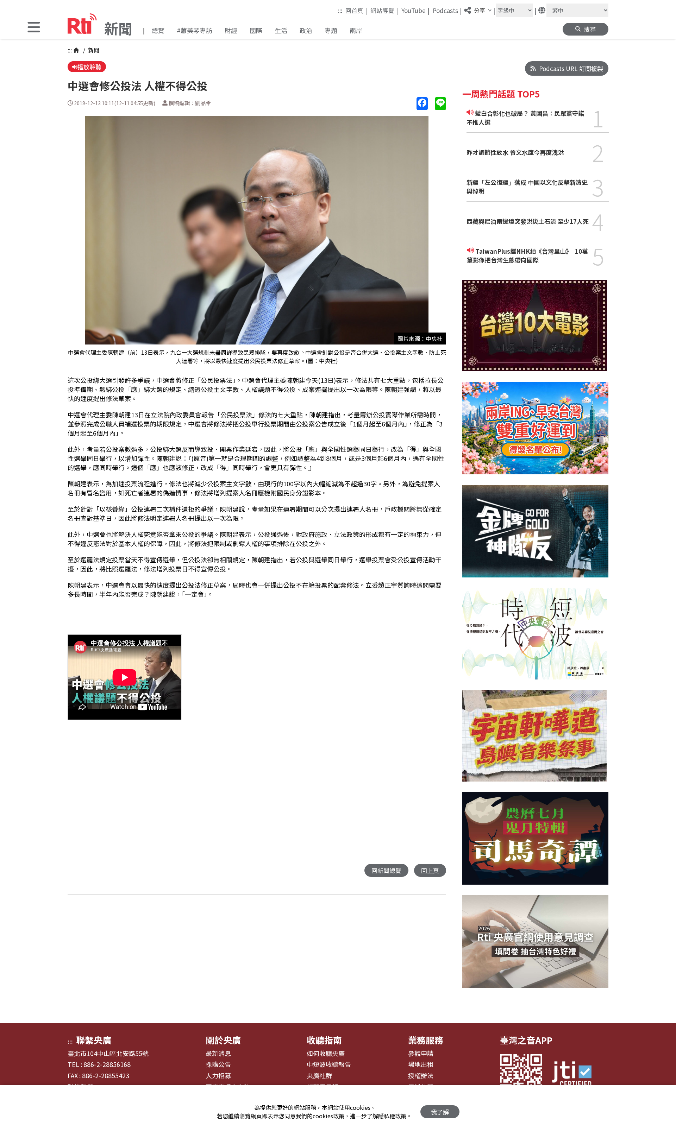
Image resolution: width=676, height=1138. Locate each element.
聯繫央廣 (93, 1039)
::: (340, 10)
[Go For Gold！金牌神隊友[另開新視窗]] (535, 536)
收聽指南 (324, 1039)
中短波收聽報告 (329, 1064)
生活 (281, 30)
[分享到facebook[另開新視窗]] (422, 103)
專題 (331, 30)
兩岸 (356, 30)
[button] (34, 28)
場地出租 (420, 1064)
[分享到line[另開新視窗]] (440, 103)
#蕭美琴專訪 (194, 30)
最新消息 (218, 1053)
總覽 (158, 30)
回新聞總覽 (386, 870)
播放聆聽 (89, 66)
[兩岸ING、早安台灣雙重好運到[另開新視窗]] (535, 433)
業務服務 (425, 1039)
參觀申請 (420, 1053)
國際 (256, 30)
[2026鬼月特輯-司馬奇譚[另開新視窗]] (535, 843)
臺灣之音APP (526, 1039)
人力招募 (218, 1076)
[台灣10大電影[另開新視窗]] (534, 331)
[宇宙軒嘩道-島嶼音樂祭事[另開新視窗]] (534, 741)
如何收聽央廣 (326, 1053)
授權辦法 (420, 1076)
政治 (306, 30)
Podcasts (447, 10)
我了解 (440, 1111)
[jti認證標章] (576, 1075)
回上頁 (430, 870)
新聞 (93, 50)
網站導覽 (384, 10)
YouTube (415, 10)
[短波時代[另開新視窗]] (534, 639)
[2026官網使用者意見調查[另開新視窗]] (535, 946)
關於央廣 (223, 1039)
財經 (231, 30)
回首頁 (356, 10)
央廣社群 (319, 1076)
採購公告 (218, 1064)
